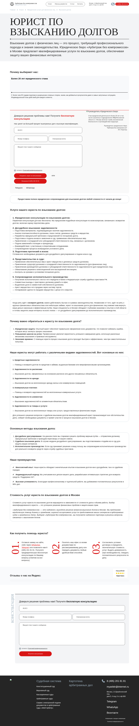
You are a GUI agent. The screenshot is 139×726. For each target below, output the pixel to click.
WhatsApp (30, 188)
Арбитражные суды (44, 699)
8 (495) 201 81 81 (122, 4)
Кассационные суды (44, 695)
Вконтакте (112, 712)
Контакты (80, 4)
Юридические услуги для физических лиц (41, 10)
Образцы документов (61, 4)
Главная (12, 10)
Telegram (19, 188)
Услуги (50, 4)
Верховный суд (42, 690)
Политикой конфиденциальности (32, 170)
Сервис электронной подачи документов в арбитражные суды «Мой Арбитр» (48, 705)
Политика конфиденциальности (115, 721)
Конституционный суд (45, 686)
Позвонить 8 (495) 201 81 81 (30, 181)
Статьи (72, 4)
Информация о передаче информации (115, 718)
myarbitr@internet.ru (118, 686)
